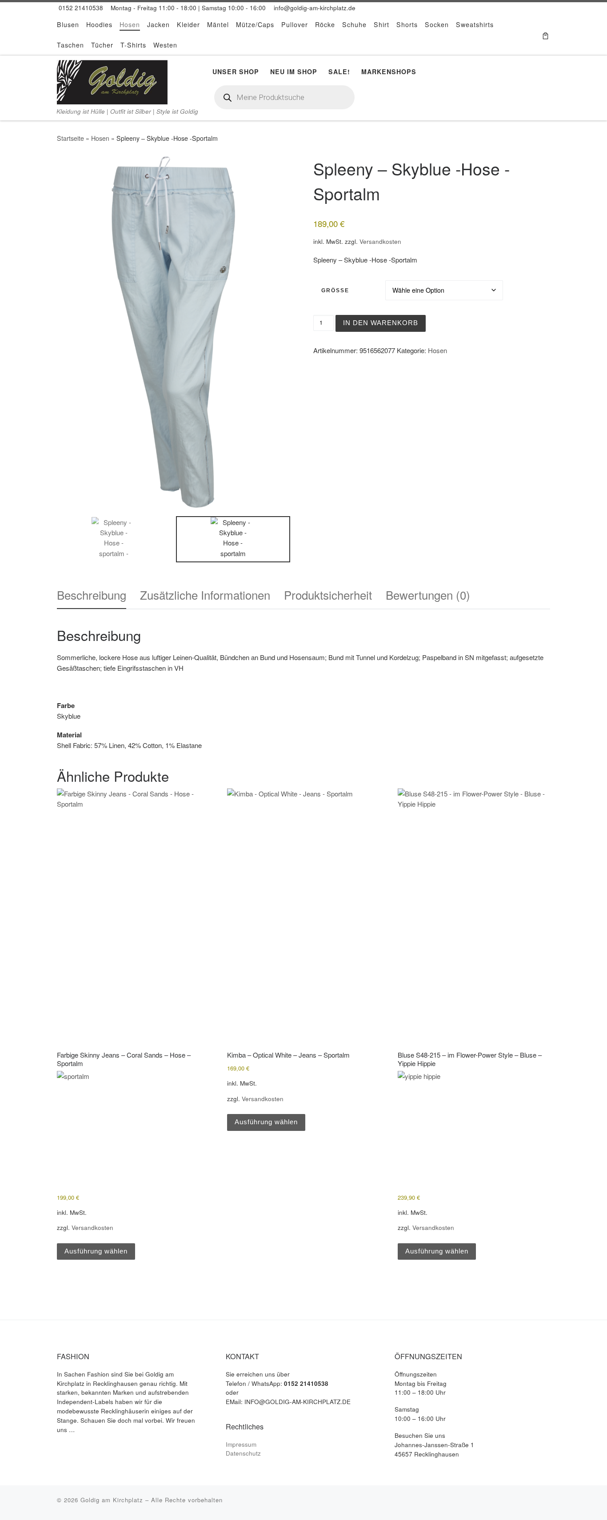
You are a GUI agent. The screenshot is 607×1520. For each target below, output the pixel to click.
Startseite (70, 138)
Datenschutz (243, 1453)
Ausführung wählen (96, 1251)
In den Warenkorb (380, 322)
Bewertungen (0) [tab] (428, 594)
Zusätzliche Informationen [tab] (205, 594)
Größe (335, 290)
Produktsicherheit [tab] (328, 594)
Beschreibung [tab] (91, 594)
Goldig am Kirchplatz (111, 1500)
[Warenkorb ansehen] (545, 34)
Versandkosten (380, 241)
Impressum (241, 1444)
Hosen (100, 138)
